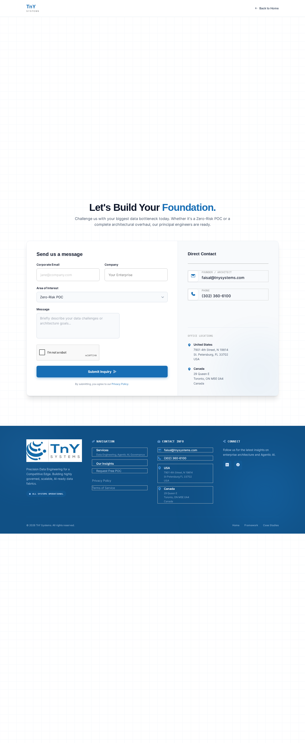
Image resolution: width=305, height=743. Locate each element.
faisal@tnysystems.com (223, 277)
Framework (152, 149)
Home (235, 525)
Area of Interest (47, 288)
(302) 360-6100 (216, 296)
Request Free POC (258, 149)
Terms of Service (103, 488)
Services (124, 149)
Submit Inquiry (99, 372)
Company (111, 264)
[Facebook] (238, 465)
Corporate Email (48, 264)
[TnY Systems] (152, 67)
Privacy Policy (120, 384)
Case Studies (183, 149)
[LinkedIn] (227, 465)
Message (43, 309)
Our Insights (216, 149)
